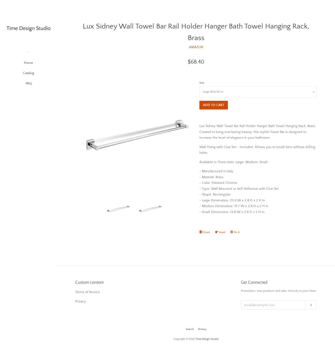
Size (201, 82)
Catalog (28, 73)
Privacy (202, 329)
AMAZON (196, 47)
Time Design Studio (207, 339)
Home (28, 63)
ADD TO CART (213, 105)
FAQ (29, 83)
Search (190, 329)
